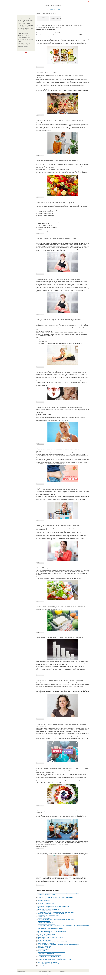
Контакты (40, 971)
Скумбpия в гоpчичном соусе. (44, 946)
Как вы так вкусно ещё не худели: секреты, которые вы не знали (57, 161)
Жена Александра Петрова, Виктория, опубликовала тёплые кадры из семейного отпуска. (58, 893)
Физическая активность (42, 18)
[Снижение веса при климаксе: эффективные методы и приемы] (62, 262)
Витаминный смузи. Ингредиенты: (46, 943)
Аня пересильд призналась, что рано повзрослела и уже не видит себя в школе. (56, 912)
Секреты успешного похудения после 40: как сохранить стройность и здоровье (62, 768)
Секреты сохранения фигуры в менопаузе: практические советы (57, 449)
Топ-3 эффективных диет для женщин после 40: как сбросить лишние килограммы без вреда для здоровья (59, 26)
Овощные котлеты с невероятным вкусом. (47, 902)
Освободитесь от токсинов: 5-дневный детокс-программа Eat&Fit (57, 526)
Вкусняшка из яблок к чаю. (24, 35)
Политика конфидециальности (43, 972)
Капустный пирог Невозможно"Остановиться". (48, 899)
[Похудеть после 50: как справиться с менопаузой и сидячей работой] (62, 355)
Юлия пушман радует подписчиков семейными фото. (50, 909)
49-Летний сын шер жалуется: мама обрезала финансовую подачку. (53, 906)
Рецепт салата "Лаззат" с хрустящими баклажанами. (49, 896)
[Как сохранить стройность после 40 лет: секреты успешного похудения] (62, 705)
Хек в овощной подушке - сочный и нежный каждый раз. (51, 928)
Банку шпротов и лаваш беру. (45, 910)
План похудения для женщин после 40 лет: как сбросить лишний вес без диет (61, 854)
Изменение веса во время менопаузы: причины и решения (55, 203)
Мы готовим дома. (42, 916)
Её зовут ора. (41, 965)
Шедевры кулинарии (53, 5)
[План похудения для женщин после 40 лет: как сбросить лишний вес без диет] (62, 865)
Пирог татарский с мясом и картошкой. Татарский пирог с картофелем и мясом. (24, 45)
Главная (47, 9)
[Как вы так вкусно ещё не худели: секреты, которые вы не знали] (62, 185)
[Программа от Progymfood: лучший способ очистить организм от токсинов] (62, 620)
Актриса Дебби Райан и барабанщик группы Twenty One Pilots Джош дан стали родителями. (59, 964)
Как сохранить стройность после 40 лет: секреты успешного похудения (59, 680)
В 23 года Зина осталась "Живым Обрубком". (47, 903)
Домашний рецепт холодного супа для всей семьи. (49, 955)
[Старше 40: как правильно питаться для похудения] (62, 590)
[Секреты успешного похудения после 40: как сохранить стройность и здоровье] (62, 794)
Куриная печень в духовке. (24, 37)
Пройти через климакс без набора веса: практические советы (56, 489)
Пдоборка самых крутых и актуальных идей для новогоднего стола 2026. (54, 959)
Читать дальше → (40, 115)
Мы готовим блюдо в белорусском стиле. (47, 966)
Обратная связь (62, 971)
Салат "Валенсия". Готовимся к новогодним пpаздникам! (51, 958)
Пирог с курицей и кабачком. (43, 900)
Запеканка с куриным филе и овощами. (47, 907)
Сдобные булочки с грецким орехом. (46, 924)
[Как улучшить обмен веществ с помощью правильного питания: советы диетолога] (62, 103)
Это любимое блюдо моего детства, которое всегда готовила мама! (52, 904)
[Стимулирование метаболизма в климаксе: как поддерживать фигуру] (62, 302)
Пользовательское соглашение (46, 971)
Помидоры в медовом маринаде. (45, 922)
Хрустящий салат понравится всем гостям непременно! (50, 937)
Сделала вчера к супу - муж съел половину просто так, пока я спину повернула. (55, 897)
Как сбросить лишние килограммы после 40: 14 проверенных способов (59, 638)
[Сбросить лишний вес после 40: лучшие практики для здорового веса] (62, 432)
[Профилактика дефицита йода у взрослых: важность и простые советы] (62, 143)
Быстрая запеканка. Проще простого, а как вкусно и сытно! (51, 952)
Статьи (58, 9)
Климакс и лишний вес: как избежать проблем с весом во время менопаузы (61, 372)
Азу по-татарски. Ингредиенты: (45, 947)
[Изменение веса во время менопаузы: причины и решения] (62, 231)
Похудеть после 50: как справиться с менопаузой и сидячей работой (58, 320)
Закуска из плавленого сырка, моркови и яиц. (48, 915)
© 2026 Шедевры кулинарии (21, 971)
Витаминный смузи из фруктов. (45, 938)
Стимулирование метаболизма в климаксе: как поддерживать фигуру (59, 279)
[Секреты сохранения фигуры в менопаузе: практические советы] (62, 473)
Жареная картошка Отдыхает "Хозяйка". (46, 894)
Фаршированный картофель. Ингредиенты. (48, 953)
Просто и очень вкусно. (43, 949)
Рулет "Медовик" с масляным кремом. (46, 934)
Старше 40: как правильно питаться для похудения (53, 568)
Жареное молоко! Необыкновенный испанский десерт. (50, 961)
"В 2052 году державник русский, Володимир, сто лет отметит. (52, 913)
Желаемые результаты (56, 18)
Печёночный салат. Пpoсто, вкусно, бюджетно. (48, 956)
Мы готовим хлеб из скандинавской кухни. (47, 962)
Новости (52, 9)
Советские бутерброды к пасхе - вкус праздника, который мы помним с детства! (56, 919)
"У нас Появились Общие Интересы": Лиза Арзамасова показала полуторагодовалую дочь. (59, 944)
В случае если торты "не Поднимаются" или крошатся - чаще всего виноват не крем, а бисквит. (59, 933)
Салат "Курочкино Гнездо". (44, 918)
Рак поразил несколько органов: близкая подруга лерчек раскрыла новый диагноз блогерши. (59, 930)
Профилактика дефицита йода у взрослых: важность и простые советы (59, 121)
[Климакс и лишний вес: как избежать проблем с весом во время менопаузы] (62, 393)
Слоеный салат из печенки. (44, 921)
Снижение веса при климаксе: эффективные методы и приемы (57, 239)
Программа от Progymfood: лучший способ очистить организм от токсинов (60, 607)
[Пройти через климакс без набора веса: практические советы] (62, 510)
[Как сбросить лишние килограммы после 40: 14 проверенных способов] (62, 649)
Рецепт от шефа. (42, 950)
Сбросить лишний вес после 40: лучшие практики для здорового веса (59, 407)
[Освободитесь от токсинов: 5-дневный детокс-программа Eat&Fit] (62, 551)
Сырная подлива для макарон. (45, 940)
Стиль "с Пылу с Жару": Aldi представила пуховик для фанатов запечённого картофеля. (58, 935)
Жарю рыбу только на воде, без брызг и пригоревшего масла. (52, 931)
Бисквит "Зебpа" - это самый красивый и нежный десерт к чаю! (52, 941)
